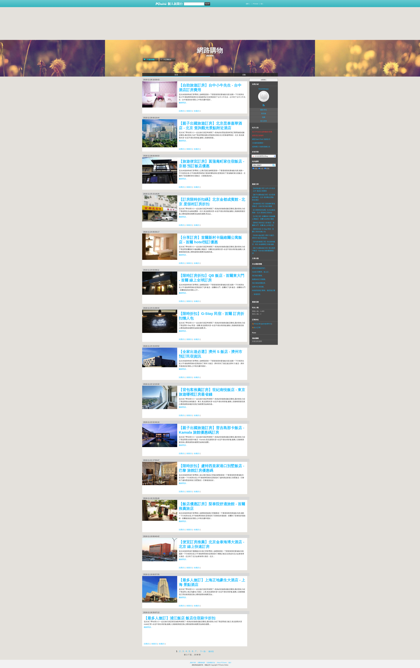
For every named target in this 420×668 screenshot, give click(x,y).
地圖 (263, 117)
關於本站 (263, 110)
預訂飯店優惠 (257, 275)
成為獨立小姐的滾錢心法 (261, 147)
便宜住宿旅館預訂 (258, 268)
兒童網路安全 (211, 662)
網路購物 (210, 50)
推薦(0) (189, 111)
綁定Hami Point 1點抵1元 (261, 139)
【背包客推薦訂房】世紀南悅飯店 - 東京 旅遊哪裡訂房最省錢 (263, 243)
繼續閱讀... (183, 103)
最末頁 (211, 651)
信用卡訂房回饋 (258, 287)
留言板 (263, 113)
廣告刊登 (193, 662)
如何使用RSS (266, 324)
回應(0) (181, 111)
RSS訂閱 (257, 324)
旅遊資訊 (257, 294)
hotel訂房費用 (257, 272)
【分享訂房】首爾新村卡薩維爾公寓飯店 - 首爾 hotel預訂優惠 (263, 217)
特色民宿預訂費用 (258, 290)
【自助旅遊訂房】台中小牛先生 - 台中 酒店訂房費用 (263, 189)
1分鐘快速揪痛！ (258, 143)
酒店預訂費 (271, 290)
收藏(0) (197, 111)
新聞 (247, 4)
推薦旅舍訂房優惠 (258, 279)
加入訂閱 (257, 327)
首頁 (176, 75)
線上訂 (266, 272)
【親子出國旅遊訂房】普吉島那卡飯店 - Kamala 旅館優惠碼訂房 (263, 250)
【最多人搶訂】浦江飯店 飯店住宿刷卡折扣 (179, 618)
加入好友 (263, 121)
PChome (255, 4)
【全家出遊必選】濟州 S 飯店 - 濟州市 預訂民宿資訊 (263, 236)
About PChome (222, 662)
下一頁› (203, 651)
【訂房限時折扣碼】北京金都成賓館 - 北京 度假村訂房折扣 (263, 211)
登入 (262, 4)
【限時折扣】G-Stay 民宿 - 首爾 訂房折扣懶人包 (263, 230)
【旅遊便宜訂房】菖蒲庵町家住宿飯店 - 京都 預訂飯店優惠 (263, 205)
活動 (244, 75)
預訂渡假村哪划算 (258, 283)
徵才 (229, 662)
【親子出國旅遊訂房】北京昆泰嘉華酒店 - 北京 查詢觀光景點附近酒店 (263, 197)
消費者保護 (201, 662)
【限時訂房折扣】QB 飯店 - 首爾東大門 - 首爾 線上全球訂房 (263, 224)
